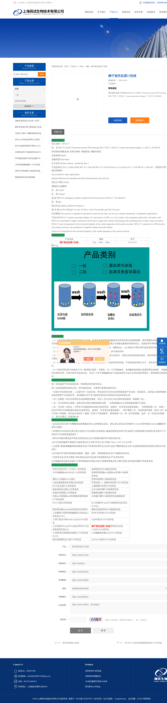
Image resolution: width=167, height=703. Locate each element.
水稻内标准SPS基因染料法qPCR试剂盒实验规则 (30, 152)
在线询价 (118, 120)
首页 (66, 66)
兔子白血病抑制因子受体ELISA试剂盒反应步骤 (30, 146)
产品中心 (114, 12)
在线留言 (151, 12)
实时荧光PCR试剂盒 (93, 671)
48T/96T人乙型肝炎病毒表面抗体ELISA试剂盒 (143, 643)
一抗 (17, 95)
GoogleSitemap (120, 699)
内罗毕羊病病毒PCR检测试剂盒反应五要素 (30, 171)
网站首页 (89, 12)
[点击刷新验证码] (95, 619)
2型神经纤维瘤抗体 (93, 676)
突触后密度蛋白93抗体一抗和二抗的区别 (30, 121)
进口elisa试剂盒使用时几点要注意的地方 (30, 140)
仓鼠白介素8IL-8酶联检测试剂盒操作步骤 (30, 133)
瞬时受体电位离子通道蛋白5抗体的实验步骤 (30, 127)
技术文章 (139, 12)
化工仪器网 (107, 699)
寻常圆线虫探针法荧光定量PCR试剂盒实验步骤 (30, 158)
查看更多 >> (29, 106)
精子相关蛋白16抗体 (71, 643)
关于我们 (101, 12)
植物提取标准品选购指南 (25, 177)
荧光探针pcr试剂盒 (92, 687)
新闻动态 (126, 12)
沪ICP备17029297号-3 (84, 699)
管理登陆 (146, 699)
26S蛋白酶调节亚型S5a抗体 (96, 681)
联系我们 (140, 120)
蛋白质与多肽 (20, 101)
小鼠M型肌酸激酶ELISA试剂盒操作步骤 (30, 165)
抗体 (17, 89)
